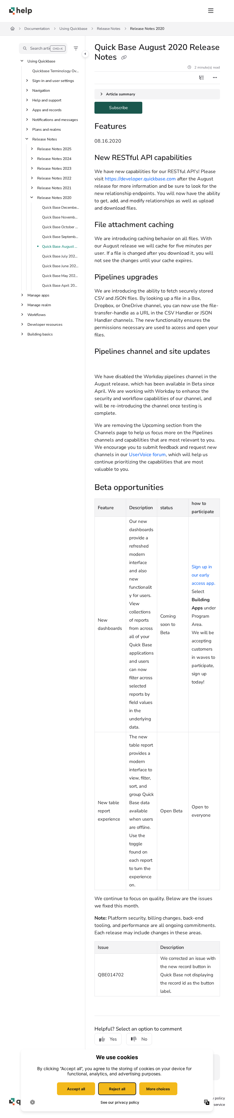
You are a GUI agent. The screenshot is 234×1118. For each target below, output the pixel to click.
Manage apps (38, 295)
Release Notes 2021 (54, 188)
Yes (113, 1039)
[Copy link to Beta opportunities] (173, 488)
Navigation (41, 90)
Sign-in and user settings (53, 80)
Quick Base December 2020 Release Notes (60, 207)
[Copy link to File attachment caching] (183, 225)
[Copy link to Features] (136, 127)
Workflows (36, 314)
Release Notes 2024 (54, 158)
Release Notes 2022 (54, 178)
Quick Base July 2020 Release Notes (60, 256)
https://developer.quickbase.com (140, 179)
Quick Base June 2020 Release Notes (60, 266)
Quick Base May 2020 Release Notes (60, 275)
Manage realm (39, 305)
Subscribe (125, 107)
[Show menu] (211, 11)
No (144, 1039)
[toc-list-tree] (202, 78)
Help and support (46, 100)
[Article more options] (215, 78)
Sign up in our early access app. (203, 575)
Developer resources (44, 324)
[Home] (20, 11)
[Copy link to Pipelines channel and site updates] (104, 363)
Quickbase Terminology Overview (55, 71)
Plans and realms (46, 129)
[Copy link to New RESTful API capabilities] (201, 158)
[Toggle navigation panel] (85, 54)
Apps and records (47, 110)
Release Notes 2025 (54, 149)
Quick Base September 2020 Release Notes (60, 236)
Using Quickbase (73, 28)
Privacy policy (213, 1098)
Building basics (40, 334)
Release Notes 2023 (54, 168)
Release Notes (108, 28)
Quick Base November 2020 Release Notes (60, 217)
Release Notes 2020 (147, 28)
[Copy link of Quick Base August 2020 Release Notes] (124, 57)
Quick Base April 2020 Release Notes (60, 285)
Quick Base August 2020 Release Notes (60, 246)
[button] (43, 48)
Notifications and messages (55, 119)
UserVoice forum (147, 454)
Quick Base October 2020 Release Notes (60, 227)
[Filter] (76, 48)
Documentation (37, 28)
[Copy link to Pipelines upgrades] (167, 277)
